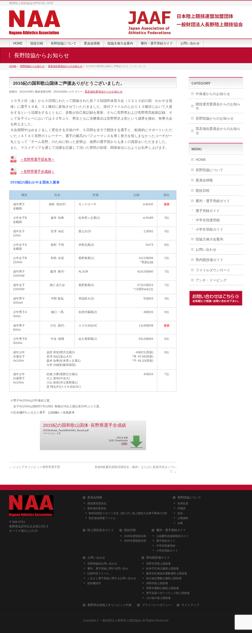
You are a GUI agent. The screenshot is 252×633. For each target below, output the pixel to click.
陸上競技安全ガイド (100, 530)
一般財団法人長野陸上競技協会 (120, 620)
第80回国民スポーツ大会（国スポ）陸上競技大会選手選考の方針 (128, 513)
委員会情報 (204, 180)
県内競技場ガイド (209, 260)
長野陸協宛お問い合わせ (102, 563)
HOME (201, 160)
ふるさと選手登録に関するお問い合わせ (111, 578)
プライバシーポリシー (156, 605)
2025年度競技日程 (135, 540)
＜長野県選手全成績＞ (37, 172)
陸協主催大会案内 (209, 239)
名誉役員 (182, 503)
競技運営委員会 (96, 503)
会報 (180, 523)
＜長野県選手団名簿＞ (37, 160)
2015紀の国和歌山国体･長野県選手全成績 (84, 425)
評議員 (181, 508)
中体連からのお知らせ (213, 94)
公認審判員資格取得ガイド (172, 536)
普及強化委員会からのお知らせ (104, 91)
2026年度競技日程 (135, 536)
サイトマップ (190, 605)
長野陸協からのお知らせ (215, 118)
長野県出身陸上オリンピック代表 (109, 605)
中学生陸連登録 (208, 220)
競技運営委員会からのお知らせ (218, 106)
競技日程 (202, 191)
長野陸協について (209, 170)
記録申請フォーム (98, 573)
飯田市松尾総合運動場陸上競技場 (166, 573)
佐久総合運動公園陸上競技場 (163, 578)
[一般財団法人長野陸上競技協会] (34, 29)
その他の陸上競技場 (158, 597)
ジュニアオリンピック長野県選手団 (34, 467)
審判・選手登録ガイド (213, 201)
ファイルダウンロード (213, 270)
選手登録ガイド (208, 211)
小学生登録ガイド (209, 229)
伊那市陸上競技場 (157, 583)
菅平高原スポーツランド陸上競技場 (167, 593)
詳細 (124, 443)
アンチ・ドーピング (211, 280)
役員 (180, 513)
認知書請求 (94, 583)
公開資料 (182, 518)
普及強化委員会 (96, 508)
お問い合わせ (206, 249)
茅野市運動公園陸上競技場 (162, 588)
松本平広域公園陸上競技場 (162, 568)
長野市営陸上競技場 (158, 563)
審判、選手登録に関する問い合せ (107, 568)
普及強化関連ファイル (102, 518)
